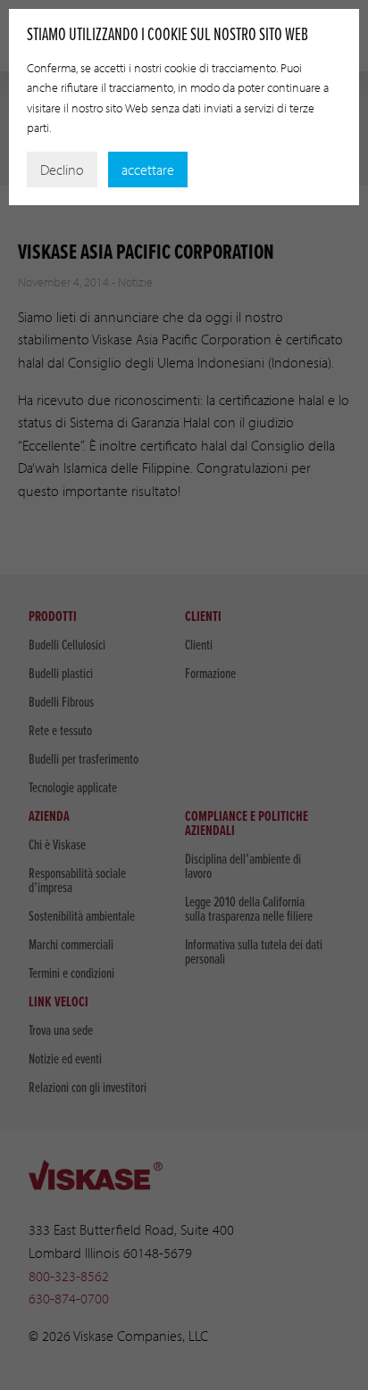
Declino (62, 169)
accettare (147, 169)
